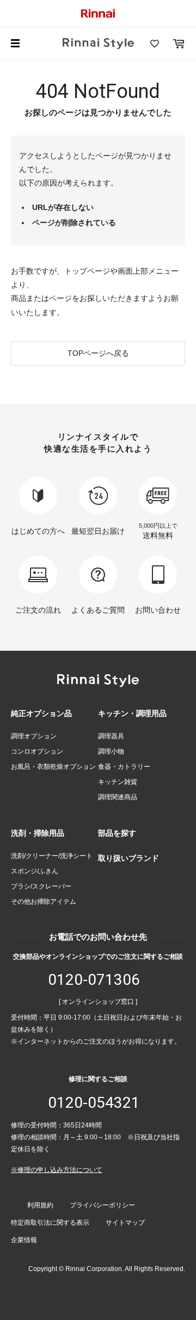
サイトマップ (125, 1222)
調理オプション (34, 736)
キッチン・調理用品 (132, 713)
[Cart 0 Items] (178, 43)
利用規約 (40, 1205)
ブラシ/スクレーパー (41, 886)
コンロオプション (37, 751)
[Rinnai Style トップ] (98, 44)
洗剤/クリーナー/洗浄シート (52, 856)
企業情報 (24, 1240)
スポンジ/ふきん (34, 871)
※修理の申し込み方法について (56, 1170)
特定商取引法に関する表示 (50, 1222)
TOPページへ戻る (98, 353)
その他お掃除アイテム (43, 901)
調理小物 (111, 751)
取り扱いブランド (128, 858)
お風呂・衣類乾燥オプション (53, 766)
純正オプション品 (41, 713)
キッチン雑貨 (117, 782)
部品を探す (117, 833)
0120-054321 (94, 1103)
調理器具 (111, 736)
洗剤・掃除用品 (37, 833)
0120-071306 (94, 980)
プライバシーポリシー (102, 1205)
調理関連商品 (117, 797)
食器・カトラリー (124, 766)
